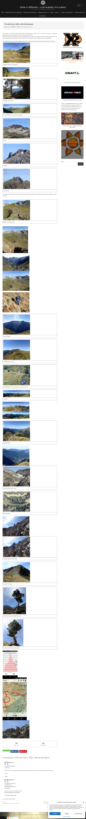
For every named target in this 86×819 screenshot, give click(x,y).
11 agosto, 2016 (8, 27)
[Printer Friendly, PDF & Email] (6, 750)
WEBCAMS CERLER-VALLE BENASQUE (13, 12)
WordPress (46, 814)
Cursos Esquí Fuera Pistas (30, 12)
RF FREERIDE (42, 16)
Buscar (62, 161)
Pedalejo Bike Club (80, 12)
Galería (15, 27)
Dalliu (20, 27)
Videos (51, 12)
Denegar (67, 813)
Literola (25, 27)
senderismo (29, 27)
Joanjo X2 (11, 779)
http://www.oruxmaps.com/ (10, 786)
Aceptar (55, 813)
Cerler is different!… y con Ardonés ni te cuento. (43, 7)
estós (22, 27)
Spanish (11, 817)
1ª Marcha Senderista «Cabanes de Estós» (20, 387)
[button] (83, 802)
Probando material (43, 12)
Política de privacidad (66, 816)
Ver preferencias (78, 813)
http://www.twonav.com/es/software (12, 792)
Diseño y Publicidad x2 (66, 12)
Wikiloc (57, 12)
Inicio (2, 12)
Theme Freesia (41, 814)
